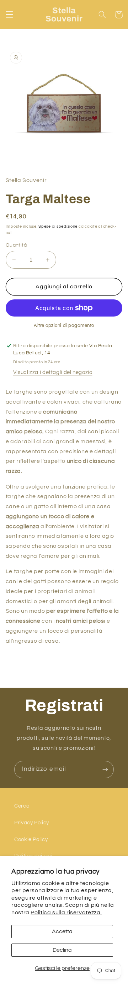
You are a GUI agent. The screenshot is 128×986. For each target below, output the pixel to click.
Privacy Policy (31, 822)
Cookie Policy (31, 839)
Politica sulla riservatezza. (66, 912)
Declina (62, 950)
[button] (9, 14)
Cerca (22, 806)
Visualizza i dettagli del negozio (52, 372)
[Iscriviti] (105, 769)
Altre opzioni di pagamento (64, 325)
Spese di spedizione (58, 226)
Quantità (16, 245)
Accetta (62, 931)
